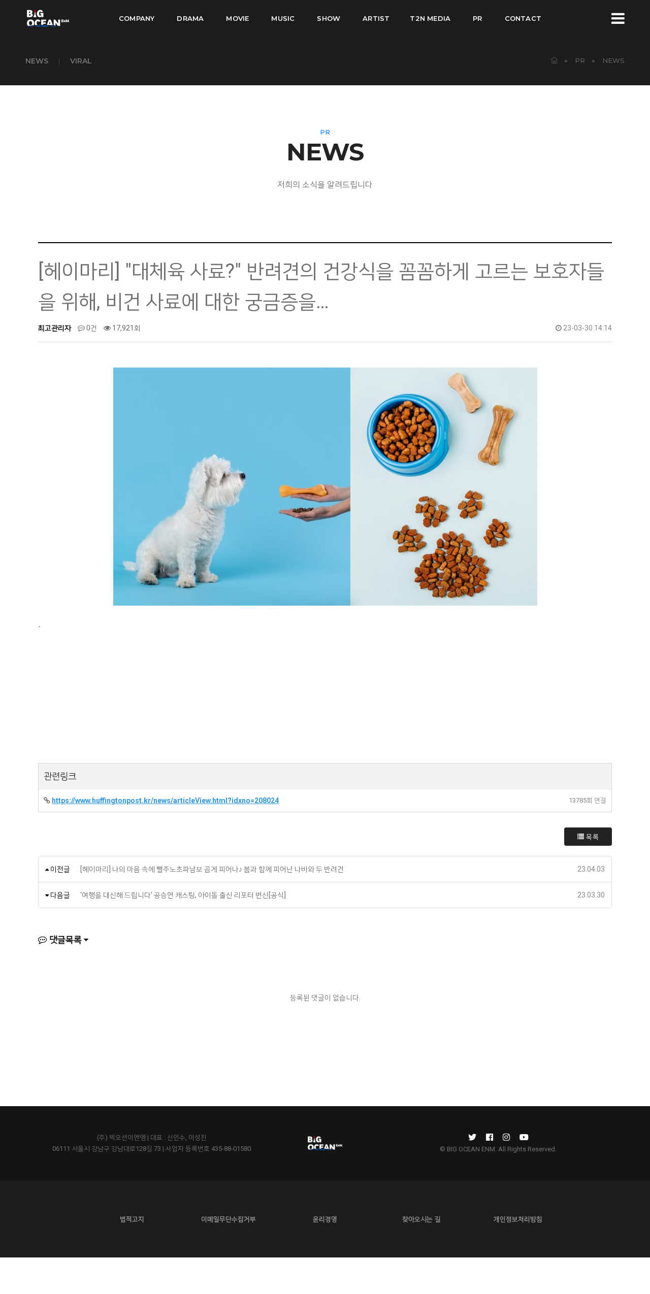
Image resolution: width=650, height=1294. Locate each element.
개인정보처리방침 (518, 1219)
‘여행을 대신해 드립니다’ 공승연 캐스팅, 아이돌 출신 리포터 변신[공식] (183, 895)
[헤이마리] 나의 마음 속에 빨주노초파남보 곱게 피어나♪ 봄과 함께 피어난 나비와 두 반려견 (212, 869)
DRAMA (190, 18)
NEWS (36, 60)
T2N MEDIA (430, 18)
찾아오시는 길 (421, 1219)
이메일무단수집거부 (228, 1219)
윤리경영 (325, 1219)
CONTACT (523, 18)
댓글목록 (64, 940)
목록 (591, 837)
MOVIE (237, 18)
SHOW (328, 18)
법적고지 (132, 1219)
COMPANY (136, 18)
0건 (91, 328)
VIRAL (81, 60)
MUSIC (283, 18)
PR (477, 18)
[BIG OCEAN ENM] (47, 18)
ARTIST (376, 18)
